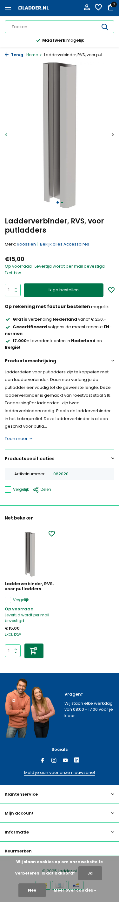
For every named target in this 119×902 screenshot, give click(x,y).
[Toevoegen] (33, 651)
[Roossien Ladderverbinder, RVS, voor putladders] (30, 554)
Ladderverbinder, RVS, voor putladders (29, 586)
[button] (57, 202)
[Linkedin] (76, 761)
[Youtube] (65, 761)
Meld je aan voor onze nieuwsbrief (59, 772)
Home (32, 54)
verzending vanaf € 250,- (59, 319)
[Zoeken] (105, 27)
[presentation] (6, 134)
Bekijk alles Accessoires (64, 244)
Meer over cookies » (75, 890)
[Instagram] (53, 761)
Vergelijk (21, 489)
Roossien (26, 244)
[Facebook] (42, 761)
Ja (90, 873)
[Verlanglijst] (98, 8)
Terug (16, 54)
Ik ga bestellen (64, 290)
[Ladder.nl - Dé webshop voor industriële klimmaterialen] (33, 8)
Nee (32, 890)
